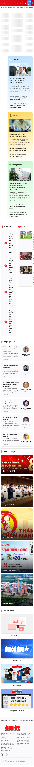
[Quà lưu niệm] (17, 674)
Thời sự (17, 7)
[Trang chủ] (2, 7)
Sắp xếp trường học (8, 603)
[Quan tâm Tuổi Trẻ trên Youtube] (2, 754)
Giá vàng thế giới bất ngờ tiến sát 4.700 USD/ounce (17, 155)
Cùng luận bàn (8, 342)
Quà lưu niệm (17, 686)
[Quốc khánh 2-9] (17, 464)
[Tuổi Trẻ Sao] (17, 649)
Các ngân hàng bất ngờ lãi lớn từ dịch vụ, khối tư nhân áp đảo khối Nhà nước (18, 214)
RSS (19, 744)
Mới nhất (5, 7)
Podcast (7, 2)
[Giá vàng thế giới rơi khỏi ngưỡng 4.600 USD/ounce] (20, 125)
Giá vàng (16, 116)
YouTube (12, 2)
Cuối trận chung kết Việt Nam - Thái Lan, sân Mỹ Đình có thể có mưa (17, 80)
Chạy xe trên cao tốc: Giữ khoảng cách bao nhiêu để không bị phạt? (11, 321)
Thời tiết (16, 60)
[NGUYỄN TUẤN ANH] (26, 437)
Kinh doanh (31, 7)
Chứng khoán (17, 165)
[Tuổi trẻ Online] (13, 728)
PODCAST (8, 227)
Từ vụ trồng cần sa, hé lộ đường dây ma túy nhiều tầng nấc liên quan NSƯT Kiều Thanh (11, 292)
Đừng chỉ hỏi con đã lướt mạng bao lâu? (10, 402)
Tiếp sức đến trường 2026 (9, 570)
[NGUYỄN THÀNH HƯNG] (26, 420)
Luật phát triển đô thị (8, 505)
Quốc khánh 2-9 (10, 471)
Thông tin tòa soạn (5, 747)
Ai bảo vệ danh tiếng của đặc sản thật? (10, 366)
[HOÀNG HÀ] (26, 369)
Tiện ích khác (8, 611)
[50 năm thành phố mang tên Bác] (17, 524)
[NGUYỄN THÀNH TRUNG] (26, 350)
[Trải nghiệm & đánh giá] (17, 699)
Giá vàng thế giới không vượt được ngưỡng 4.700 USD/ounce (18, 149)
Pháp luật (26, 7)
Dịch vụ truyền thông (21, 741)
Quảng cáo (21, 3)
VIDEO (23, 227)
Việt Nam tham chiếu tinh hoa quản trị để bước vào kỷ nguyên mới (11, 349)
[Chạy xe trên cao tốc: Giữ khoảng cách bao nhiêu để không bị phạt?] (5, 321)
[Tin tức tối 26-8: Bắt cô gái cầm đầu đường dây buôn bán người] (5, 243)
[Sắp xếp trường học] (17, 590)
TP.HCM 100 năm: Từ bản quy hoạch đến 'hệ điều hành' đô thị (11, 384)
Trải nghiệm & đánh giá (17, 711)
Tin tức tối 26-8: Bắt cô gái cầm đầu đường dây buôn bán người (11, 242)
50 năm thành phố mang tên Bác (11, 538)
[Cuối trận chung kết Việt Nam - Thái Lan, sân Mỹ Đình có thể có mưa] (20, 69)
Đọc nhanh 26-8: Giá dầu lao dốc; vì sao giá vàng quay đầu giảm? (17, 206)
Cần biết (17, 3)
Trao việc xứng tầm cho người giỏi (10, 435)
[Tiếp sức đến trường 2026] (17, 557)
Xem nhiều (10, 7)
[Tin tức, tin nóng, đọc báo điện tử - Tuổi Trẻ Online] (2, 3)
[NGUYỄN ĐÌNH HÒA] (26, 385)
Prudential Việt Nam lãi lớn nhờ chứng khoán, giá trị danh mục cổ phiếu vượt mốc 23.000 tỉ (18, 186)
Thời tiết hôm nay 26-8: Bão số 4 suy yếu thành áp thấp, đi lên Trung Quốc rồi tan (18, 97)
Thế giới (21, 7)
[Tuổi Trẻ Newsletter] (17, 624)
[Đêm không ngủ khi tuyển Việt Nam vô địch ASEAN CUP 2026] (26, 256)
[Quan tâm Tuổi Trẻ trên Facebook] (6, 754)
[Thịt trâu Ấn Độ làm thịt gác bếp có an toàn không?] (5, 265)
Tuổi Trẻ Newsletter (17, 636)
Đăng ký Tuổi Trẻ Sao (29, 3)
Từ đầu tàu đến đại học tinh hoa (10, 418)
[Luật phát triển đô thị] (17, 491)
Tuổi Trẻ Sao (17, 661)
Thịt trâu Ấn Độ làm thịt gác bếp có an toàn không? (11, 265)
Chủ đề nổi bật (8, 451)
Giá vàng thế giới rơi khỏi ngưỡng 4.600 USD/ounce (17, 135)
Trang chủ (3, 720)
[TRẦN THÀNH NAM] (26, 404)
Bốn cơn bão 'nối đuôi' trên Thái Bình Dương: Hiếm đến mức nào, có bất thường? (18, 105)
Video (14, 7)
